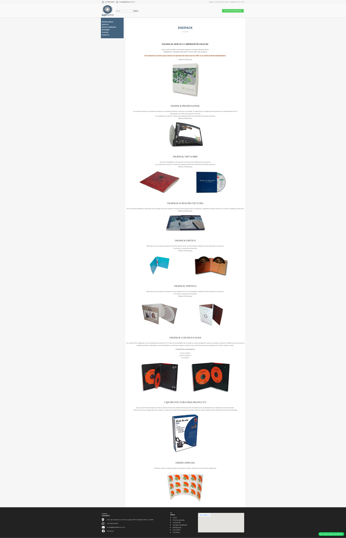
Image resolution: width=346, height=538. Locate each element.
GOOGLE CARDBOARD (109, 27)
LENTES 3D (105, 24)
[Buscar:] (124, 11)
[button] (331, 534)
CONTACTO (105, 35)
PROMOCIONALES (107, 22)
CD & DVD (105, 32)
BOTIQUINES (106, 30)
